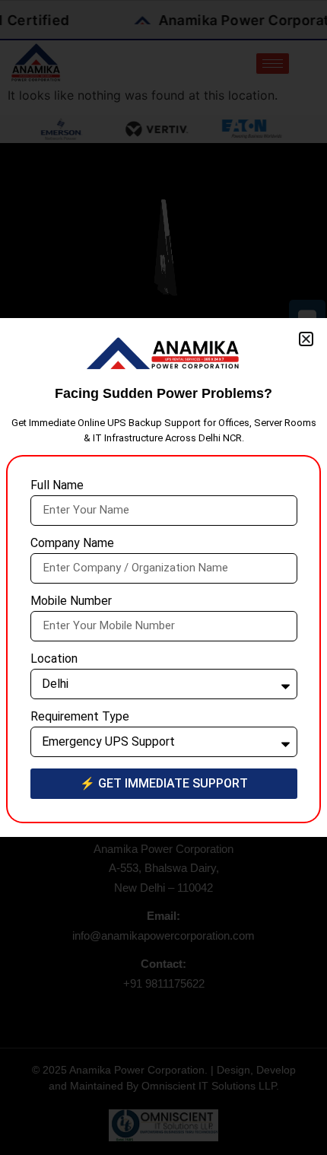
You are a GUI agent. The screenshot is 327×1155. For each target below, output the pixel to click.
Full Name (57, 485)
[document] (163, 577)
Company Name (72, 543)
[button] (306, 339)
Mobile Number (71, 601)
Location (54, 659)
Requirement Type (79, 717)
